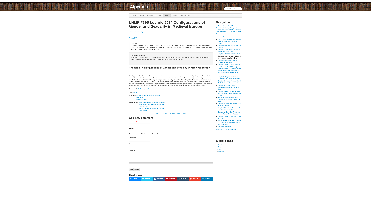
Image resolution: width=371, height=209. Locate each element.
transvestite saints (141, 99)
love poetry (139, 97)
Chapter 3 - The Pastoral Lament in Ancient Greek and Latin (229, 50)
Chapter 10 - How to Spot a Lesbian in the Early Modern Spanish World (229, 82)
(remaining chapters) (224, 127)
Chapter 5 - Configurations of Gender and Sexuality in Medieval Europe (229, 57)
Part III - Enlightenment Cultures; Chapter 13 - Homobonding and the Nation (229, 99)
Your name (133, 122)
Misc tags (221, 151)
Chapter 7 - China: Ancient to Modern (229, 64)
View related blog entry (136, 32)
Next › (179, 114)
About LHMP (133, 38)
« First (157, 114)
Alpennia (139, 6)
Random (172, 114)
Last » (185, 114)
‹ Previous (164, 114)
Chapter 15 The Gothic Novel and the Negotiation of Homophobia (229, 109)
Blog (159, 15)
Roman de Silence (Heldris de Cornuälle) (151, 108)
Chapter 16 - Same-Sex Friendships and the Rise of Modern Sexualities (229, 113)
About (141, 15)
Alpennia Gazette (185, 15)
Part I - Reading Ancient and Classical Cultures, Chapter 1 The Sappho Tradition (229, 41)
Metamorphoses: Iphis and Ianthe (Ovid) (151, 104)
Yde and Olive (143, 106)
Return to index (220, 133)
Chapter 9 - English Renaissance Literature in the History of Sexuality (229, 78)
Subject (131, 144)
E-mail (131, 128)
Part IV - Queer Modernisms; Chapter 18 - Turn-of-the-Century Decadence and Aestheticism (229, 122)
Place (220, 147)
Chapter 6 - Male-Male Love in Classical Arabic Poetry (227, 61)
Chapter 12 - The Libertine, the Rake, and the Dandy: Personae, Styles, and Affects (229, 93)
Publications (151, 15)
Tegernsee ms (143, 110)
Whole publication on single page (226, 129)
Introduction (221, 37)
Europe (135, 92)
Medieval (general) (143, 89)
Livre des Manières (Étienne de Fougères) (152, 103)
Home (134, 15)
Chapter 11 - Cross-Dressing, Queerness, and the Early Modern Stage (228, 87)
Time (219, 149)
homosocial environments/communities (148, 95)
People (220, 145)
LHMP (166, 15)
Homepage (132, 137)
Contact (174, 15)
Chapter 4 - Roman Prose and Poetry (229, 54)
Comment (132, 150)
